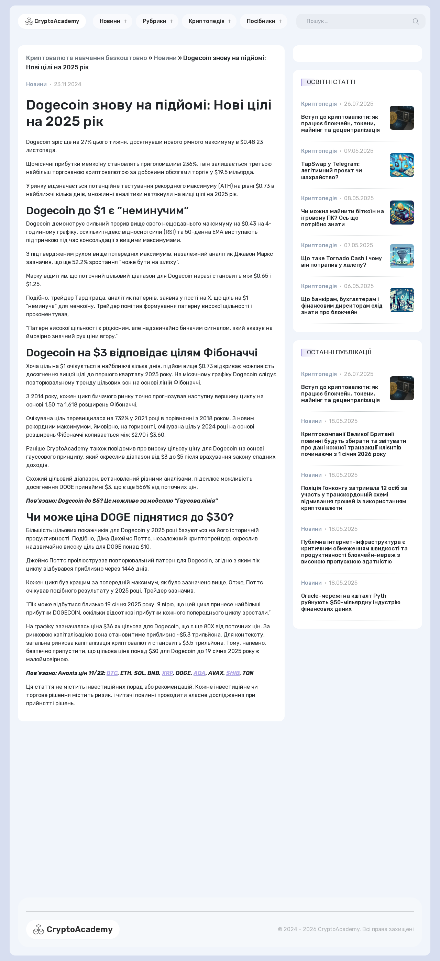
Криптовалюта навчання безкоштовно (86, 58)
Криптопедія (206, 21)
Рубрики (154, 21)
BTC (112, 673)
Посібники (261, 21)
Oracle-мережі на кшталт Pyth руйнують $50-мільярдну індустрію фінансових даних (350, 602)
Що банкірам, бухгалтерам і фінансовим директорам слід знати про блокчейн (342, 306)
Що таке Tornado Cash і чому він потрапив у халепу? (341, 261)
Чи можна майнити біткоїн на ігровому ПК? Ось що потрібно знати (342, 218)
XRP (167, 673)
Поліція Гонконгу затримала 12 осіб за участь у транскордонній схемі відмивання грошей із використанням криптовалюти (354, 498)
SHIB (233, 673)
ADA (200, 673)
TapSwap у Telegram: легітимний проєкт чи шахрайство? (331, 170)
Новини (110, 21)
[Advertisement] (151, 801)
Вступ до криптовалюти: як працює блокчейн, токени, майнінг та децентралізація (340, 123)
